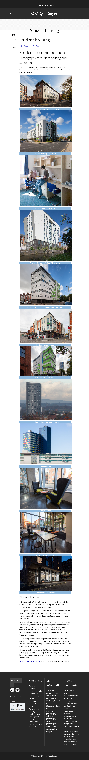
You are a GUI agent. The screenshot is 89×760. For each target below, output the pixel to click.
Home (31, 706)
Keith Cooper (24, 46)
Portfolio (36, 46)
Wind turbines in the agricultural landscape (71, 698)
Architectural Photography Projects (34, 696)
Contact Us (33, 701)
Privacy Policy (34, 727)
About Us (32, 686)
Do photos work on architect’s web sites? (71, 706)
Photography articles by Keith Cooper (52, 729)
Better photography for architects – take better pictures (71, 734)
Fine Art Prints (34, 704)
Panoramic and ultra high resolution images (35, 711)
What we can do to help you (30, 661)
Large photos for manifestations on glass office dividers (71, 741)
